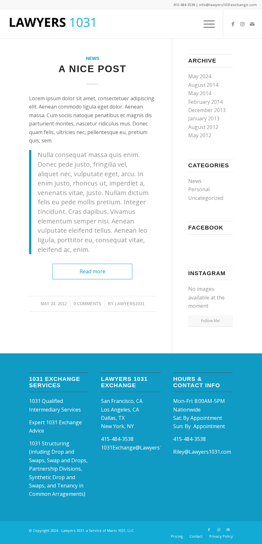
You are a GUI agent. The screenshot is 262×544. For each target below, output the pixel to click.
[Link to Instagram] (242, 24)
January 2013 (204, 118)
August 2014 (203, 84)
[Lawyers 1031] (53, 24)
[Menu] (206, 24)
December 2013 (207, 110)
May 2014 (199, 93)
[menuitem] (206, 24)
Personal (199, 189)
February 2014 (205, 101)
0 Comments (87, 303)
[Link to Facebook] (233, 24)
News (92, 58)
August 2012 (203, 127)
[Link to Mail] (252, 24)
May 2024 (199, 76)
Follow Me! (210, 320)
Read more (92, 271)
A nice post (92, 69)
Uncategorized (205, 197)
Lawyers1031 (129, 303)
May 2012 (199, 135)
